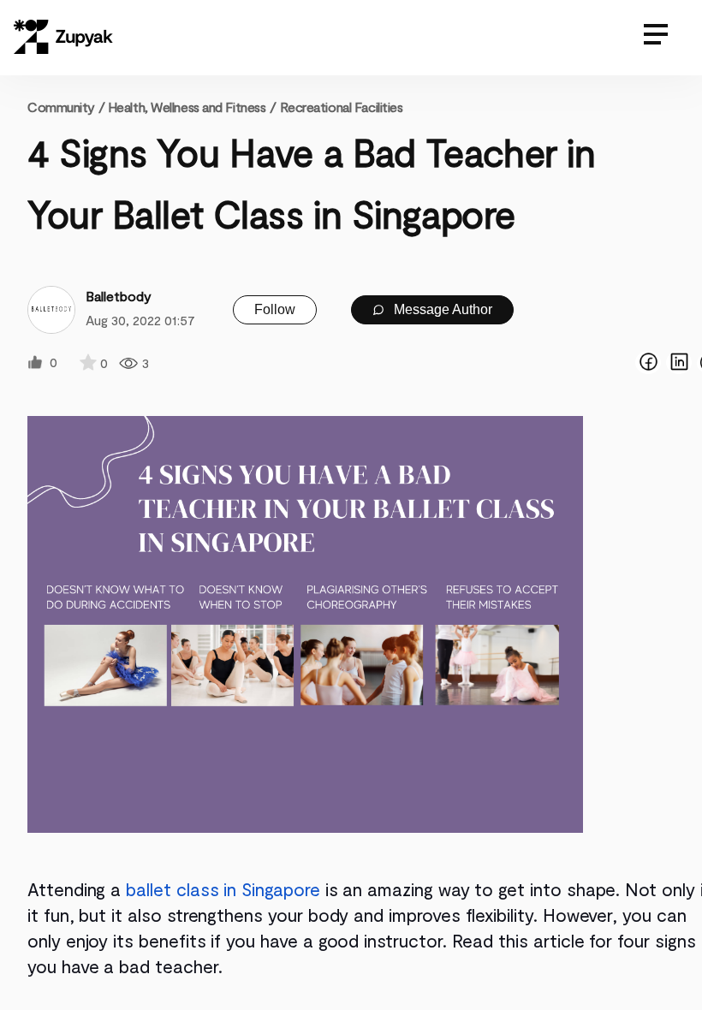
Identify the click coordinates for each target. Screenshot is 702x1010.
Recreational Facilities (341, 106)
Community (65, 106)
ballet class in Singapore (222, 889)
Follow (274, 309)
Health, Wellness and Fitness (187, 106)
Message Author (441, 309)
